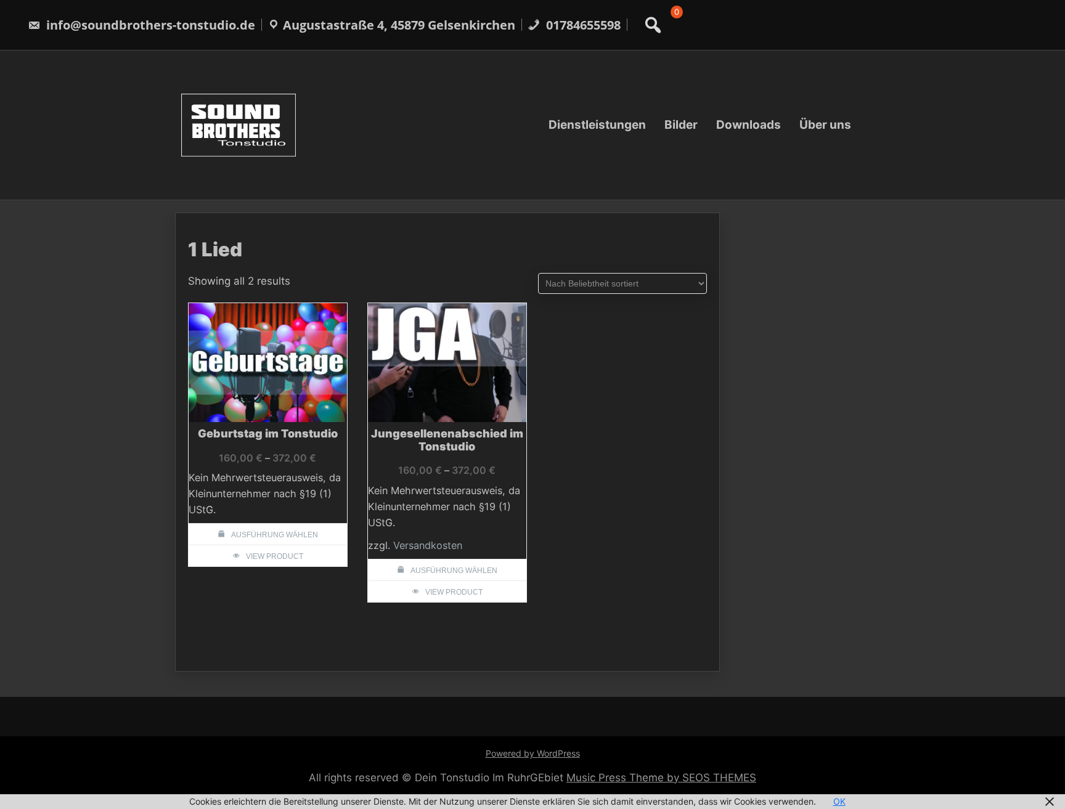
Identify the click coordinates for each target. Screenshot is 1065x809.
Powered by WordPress (533, 753)
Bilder (681, 125)
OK (839, 801)
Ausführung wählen (274, 535)
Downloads (748, 125)
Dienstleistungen (597, 125)
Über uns (825, 125)
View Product (274, 556)
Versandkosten (427, 545)
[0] (674, 26)
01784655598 (582, 25)
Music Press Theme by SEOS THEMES (661, 777)
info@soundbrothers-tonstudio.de (149, 25)
